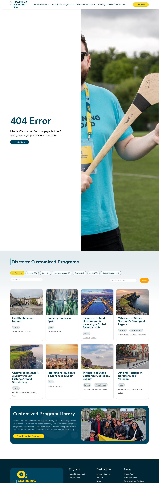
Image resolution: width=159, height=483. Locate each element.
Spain (98, 481)
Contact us (141, 4)
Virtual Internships (84, 4)
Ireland (99, 477)
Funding (101, 4)
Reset (144, 280)
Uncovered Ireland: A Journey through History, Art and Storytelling (25, 377)
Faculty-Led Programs (61, 4)
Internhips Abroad (77, 474)
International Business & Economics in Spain (61, 374)
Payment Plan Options (134, 481)
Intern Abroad (40, 4)
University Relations (117, 4)
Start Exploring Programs (28, 436)
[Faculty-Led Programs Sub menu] (73, 4)
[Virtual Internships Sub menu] (94, 4)
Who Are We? (130, 477)
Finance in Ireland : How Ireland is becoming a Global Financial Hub (94, 322)
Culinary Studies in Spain (59, 319)
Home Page (129, 474)
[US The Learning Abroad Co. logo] (18, 4)
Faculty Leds (74, 477)
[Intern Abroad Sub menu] (48, 4)
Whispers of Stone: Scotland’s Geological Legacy (96, 376)
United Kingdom (103, 474)
